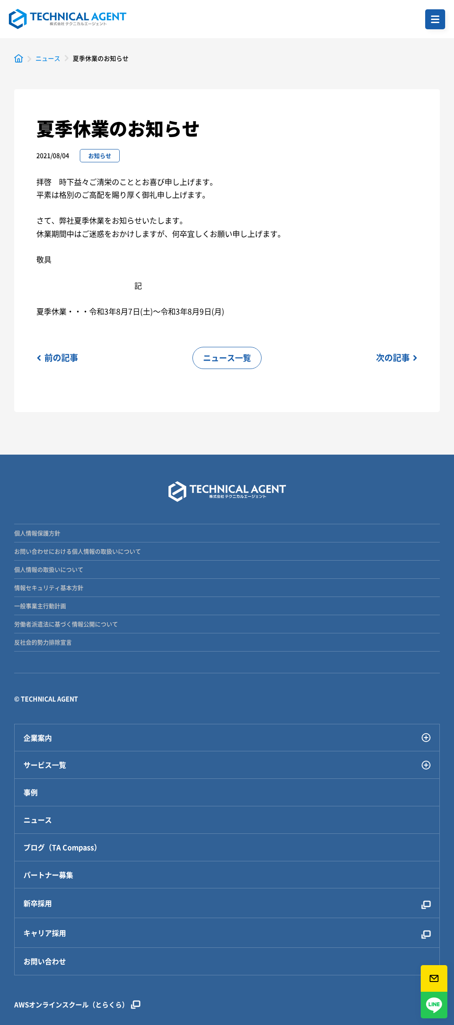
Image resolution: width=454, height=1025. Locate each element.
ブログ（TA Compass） (62, 847)
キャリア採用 (44, 932)
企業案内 (37, 737)
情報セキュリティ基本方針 (48, 587)
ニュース (37, 820)
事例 (30, 792)
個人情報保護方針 (37, 533)
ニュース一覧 (227, 358)
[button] (435, 19)
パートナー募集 (48, 875)
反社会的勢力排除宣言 (43, 642)
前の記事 (61, 357)
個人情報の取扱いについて (48, 569)
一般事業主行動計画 (40, 605)
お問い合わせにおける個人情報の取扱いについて (77, 551)
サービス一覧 (44, 765)
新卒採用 (37, 903)
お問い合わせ (44, 961)
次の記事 (393, 357)
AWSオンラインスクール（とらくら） (71, 1004)
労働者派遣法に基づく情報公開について (66, 624)
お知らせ (99, 155)
